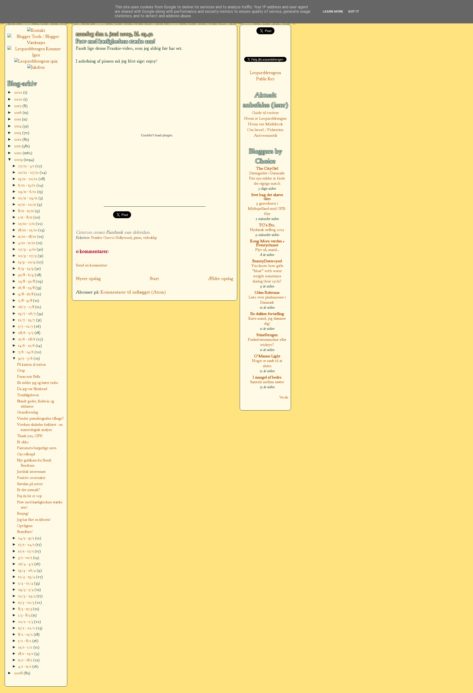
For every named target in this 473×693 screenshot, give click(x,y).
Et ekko (22, 442)
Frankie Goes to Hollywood (111, 237)
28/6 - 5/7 (26, 332)
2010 (18, 152)
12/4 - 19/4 (27, 576)
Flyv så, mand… (267, 249)
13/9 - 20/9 (27, 261)
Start (154, 278)
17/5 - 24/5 (26, 544)
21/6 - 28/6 (27, 339)
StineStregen (267, 334)
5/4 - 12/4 (26, 583)
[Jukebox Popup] (36, 67)
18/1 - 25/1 (26, 653)
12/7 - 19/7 (27, 319)
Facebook (114, 232)
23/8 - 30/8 (27, 281)
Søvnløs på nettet (30, 483)
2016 (18, 112)
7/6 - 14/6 (26, 351)
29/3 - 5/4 (26, 589)
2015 (18, 119)
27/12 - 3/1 (26, 165)
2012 (18, 139)
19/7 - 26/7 (27, 313)
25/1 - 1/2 (25, 647)
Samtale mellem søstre (267, 381)
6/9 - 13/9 (26, 268)
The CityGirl (267, 168)
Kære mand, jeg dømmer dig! (267, 321)
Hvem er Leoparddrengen (265, 118)
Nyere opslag (88, 278)
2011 (18, 145)
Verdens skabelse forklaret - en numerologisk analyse (40, 427)
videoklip (150, 237)
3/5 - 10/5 (25, 557)
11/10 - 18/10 (27, 236)
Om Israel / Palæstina (265, 129)
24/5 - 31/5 (26, 538)
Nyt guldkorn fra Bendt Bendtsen (34, 463)
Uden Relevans (267, 292)
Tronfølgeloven (28, 395)
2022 (18, 92)
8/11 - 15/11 (26, 210)
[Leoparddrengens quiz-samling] (36, 61)
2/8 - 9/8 (25, 300)
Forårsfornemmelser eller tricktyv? (267, 342)
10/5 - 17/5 (26, 551)
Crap (21, 370)
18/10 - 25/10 (28, 229)
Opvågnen (25, 525)
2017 (18, 105)
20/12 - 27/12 (29, 172)
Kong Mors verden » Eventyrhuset (267, 243)
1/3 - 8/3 (24, 615)
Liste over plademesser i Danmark (267, 300)
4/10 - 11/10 (27, 242)
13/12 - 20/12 (28, 178)
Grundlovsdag (27, 412)
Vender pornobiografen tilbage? (40, 418)
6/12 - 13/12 (27, 185)
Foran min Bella (28, 376)
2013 (18, 132)
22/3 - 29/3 (27, 595)
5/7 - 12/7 (26, 326)
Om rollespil (26, 454)
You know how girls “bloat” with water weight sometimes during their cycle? (267, 273)
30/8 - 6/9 (26, 274)
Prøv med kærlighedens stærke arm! (115, 41)
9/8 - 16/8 (26, 294)
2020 (18, 99)
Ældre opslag (220, 278)
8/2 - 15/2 (26, 634)
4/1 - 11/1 (25, 666)
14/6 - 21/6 (27, 345)
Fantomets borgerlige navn (36, 448)
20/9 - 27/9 (28, 255)
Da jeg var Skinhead (32, 388)
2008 (19, 673)
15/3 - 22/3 (26, 602)
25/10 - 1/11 (27, 223)
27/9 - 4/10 (27, 249)
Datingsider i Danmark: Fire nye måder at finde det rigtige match (267, 178)
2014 (18, 126)
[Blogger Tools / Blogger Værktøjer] (36, 43)
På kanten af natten (31, 364)
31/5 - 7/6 (26, 358)
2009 (19, 159)
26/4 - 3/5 (26, 563)
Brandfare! (25, 531)
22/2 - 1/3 (26, 621)
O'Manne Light (267, 356)
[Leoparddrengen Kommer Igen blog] (36, 55)
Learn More (333, 11)
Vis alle (283, 397)
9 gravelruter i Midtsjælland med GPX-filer (267, 208)
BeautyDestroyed (267, 261)
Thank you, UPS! (30, 435)
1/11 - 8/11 (25, 217)
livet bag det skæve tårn (267, 196)
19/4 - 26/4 (27, 570)
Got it (353, 11)
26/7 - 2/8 (26, 306)
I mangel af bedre (267, 377)
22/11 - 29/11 (28, 197)
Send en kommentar (91, 265)
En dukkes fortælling (267, 313)
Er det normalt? (28, 489)
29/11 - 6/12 (27, 191)
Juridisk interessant (31, 471)
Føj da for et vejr (29, 496)
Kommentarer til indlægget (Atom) (133, 292)
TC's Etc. (267, 225)
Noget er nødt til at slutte (267, 363)
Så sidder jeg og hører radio (37, 382)
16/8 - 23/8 (26, 287)
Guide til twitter (265, 112)
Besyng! (23, 513)
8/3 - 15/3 (25, 608)
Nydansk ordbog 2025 (267, 229)
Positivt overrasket (31, 477)
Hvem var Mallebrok (265, 124)
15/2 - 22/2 (27, 627)
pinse (137, 237)
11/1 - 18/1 (25, 659)
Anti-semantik (265, 135)
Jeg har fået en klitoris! (34, 519)
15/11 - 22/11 (27, 204)
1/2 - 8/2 (25, 640)
